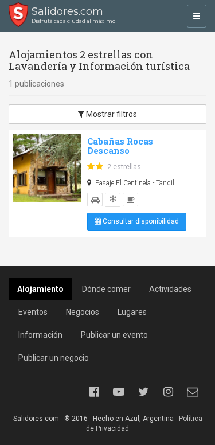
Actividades (170, 289)
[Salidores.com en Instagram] (168, 392)
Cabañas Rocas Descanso (120, 146)
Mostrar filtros (110, 114)
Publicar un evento (114, 334)
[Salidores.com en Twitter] (143, 392)
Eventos (33, 312)
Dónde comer (106, 289)
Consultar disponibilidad (140, 221)
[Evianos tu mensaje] (193, 392)
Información (40, 334)
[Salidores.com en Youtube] (119, 392)
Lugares (132, 312)
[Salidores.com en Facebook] (94, 392)
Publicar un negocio (53, 357)
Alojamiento (40, 289)
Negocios (82, 312)
